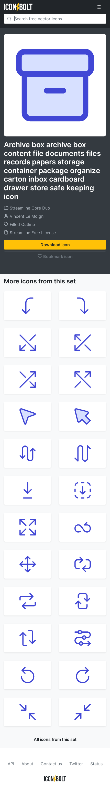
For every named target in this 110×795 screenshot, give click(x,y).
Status (96, 763)
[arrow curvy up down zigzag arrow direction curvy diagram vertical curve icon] (82, 453)
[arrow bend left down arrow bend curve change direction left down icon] (27, 305)
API (11, 763)
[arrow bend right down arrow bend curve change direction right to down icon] (82, 305)
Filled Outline (21, 224)
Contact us (51, 763)
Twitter (76, 763)
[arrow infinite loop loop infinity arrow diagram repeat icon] (82, 527)
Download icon (55, 244)
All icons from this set (55, 739)
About (27, 763)
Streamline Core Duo (29, 208)
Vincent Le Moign (25, 216)
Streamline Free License (32, 232)
